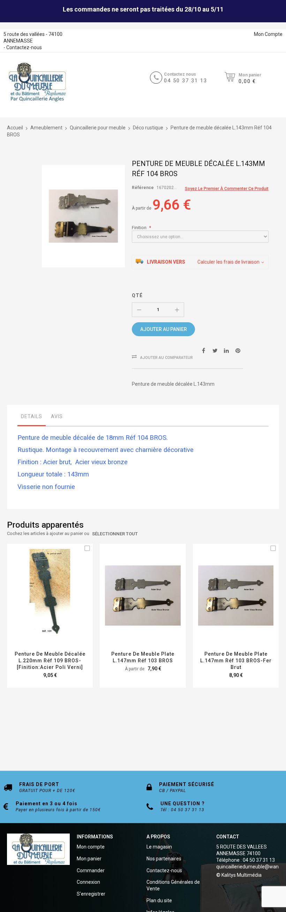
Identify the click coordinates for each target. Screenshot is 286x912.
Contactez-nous (24, 47)
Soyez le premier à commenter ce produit (227, 188)
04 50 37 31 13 (185, 80)
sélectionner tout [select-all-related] (115, 533)
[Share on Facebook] (203, 350)
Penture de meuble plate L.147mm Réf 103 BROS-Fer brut (236, 660)
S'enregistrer (91, 894)
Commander (91, 870)
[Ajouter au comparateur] (58, 604)
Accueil (15, 127)
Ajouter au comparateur (166, 357)
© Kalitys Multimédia (239, 875)
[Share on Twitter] (214, 350)
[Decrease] (139, 310)
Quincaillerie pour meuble (98, 127)
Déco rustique (148, 127)
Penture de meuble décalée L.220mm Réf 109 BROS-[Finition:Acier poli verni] (50, 660)
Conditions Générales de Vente (173, 885)
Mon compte (91, 847)
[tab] (31, 418)
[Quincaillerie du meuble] (37, 82)
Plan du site (159, 900)
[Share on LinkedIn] (226, 350)
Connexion (88, 882)
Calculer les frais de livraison (228, 262)
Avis (57, 416)
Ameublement (46, 127)
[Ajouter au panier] (41, 604)
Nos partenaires (163, 858)
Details (31, 416)
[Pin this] (237, 350)
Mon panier (89, 858)
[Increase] (177, 310)
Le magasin (159, 847)
